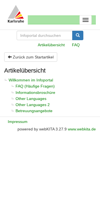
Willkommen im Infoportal (31, 80)
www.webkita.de (82, 129)
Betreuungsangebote (34, 111)
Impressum (18, 121)
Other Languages (31, 98)
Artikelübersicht (51, 45)
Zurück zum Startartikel (33, 57)
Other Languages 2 (33, 104)
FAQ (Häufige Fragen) (35, 86)
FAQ (76, 45)
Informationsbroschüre (35, 92)
